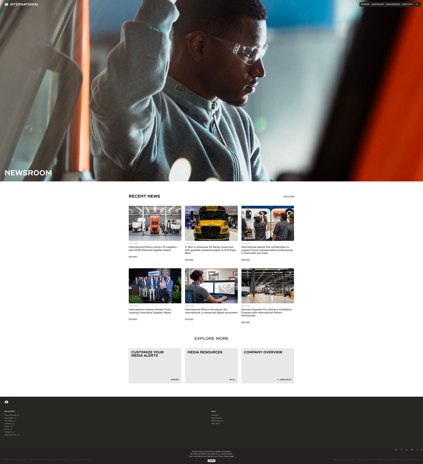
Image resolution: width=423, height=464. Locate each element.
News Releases (378, 4)
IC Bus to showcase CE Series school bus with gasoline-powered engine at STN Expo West (210, 250)
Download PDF (285, 379)
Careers (7, 426)
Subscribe (175, 379)
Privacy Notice (223, 456)
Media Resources (393, 4)
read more (133, 256)
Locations (7, 424)
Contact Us (8, 432)
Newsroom (365, 4)
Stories (6, 429)
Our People (8, 421)
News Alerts (407, 4)
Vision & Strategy (10, 415)
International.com (10, 435)
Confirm (211, 460)
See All (232, 379)
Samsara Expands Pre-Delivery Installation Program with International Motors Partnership (266, 312)
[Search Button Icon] (417, 4)
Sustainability (9, 418)
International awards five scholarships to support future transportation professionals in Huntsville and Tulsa (267, 250)
